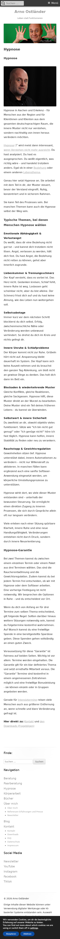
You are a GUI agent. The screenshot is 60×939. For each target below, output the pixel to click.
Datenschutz (13, 842)
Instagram (11, 871)
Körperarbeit (12, 793)
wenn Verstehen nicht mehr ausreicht (27, 149)
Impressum (13, 845)
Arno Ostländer (30, 12)
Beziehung (40, 167)
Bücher (8, 798)
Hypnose (11, 145)
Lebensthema (31, 172)
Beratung (10, 778)
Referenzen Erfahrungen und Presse (25, 812)
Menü (54, 3)
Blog (7, 821)
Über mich (11, 803)
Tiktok (8, 881)
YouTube (9, 866)
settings (34, 928)
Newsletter (12, 815)
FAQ (9, 838)
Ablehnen (27, 934)
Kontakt (29, 721)
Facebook (10, 876)
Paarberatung (13, 783)
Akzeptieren (11, 934)
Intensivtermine (27, 699)
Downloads (12, 834)
